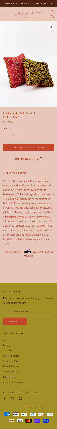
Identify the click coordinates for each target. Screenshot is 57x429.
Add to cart (31, 147)
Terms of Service (11, 371)
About (6, 340)
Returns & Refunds (11, 366)
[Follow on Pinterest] (20, 398)
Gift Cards (8, 350)
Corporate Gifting (11, 356)
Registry (7, 345)
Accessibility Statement (13, 382)
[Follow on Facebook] (4, 398)
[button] (52, 11)
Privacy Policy (9, 377)
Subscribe (15, 322)
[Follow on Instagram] (12, 398)
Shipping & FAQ (11, 361)
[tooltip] (41, 158)
